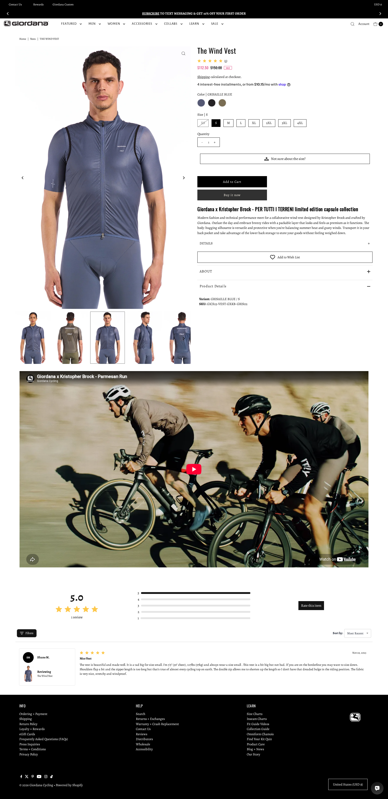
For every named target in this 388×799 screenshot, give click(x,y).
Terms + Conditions (32, 749)
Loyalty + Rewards (32, 729)
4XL (300, 123)
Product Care (256, 744)
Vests (33, 39)
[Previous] (7, 13)
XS (203, 123)
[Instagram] (45, 777)
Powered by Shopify (69, 785)
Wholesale (143, 744)
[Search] (352, 24)
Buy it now (232, 195)
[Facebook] (21, 777)
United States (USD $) (348, 784)
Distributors (144, 739)
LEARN (194, 23)
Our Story (253, 754)
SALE (214, 23)
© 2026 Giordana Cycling (36, 785)
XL (254, 123)
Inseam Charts (257, 719)
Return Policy (28, 724)
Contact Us (15, 4)
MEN (91, 23)
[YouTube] (39, 777)
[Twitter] (27, 777)
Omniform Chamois (260, 734)
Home (22, 39)
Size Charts (254, 714)
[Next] (380, 13)
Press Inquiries (29, 744)
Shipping (203, 77)
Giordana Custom (63, 4)
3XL (284, 123)
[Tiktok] (51, 777)
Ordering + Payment (33, 714)
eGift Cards (27, 734)
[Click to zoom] (183, 53)
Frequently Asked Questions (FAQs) (43, 739)
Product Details (213, 286)
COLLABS (170, 23)
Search (140, 714)
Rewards (38, 4)
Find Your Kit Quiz (259, 739)
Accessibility (144, 749)
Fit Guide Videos (258, 724)
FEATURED (69, 23)
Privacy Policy (28, 754)
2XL (269, 123)
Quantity (203, 134)
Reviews (141, 734)
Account (363, 24)
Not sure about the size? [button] (288, 158)
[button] (285, 243)
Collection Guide (258, 729)
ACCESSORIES (142, 23)
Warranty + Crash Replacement (157, 724)
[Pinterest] (32, 777)
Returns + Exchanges (150, 719)
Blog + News (255, 749)
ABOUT (206, 271)
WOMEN (114, 23)
